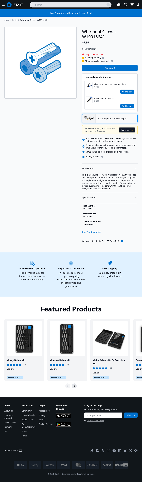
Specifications (89, 197)
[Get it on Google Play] (63, 424)
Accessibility (44, 410)
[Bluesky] (125, 450)
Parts (14, 20)
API (5, 431)
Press (24, 431)
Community (27, 410)
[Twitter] (103, 450)
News (24, 435)
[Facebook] (97, 450)
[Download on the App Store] (63, 415)
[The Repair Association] (136, 450)
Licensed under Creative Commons (78, 474)
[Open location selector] (125, 4)
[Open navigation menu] (3, 4)
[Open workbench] (118, 4)
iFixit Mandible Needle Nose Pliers (110, 84)
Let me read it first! (95, 420)
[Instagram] (108, 450)
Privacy (42, 415)
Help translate (11, 450)
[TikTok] (92, 450)
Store (6, 20)
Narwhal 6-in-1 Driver (104, 98)
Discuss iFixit (10, 422)
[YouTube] (114, 450)
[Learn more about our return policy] (102, 156)
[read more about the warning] (121, 241)
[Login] (138, 4)
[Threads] (130, 450)
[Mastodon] (119, 450)
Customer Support (8, 416)
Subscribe (130, 415)
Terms (42, 419)
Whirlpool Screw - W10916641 (34, 20)
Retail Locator (28, 419)
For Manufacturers (29, 425)
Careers (8, 427)
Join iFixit (127, 130)
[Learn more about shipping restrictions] (103, 58)
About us (8, 410)
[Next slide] (74, 385)
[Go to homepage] (16, 4)
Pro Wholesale (28, 415)
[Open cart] (132, 4)
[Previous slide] (67, 385)
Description (88, 168)
